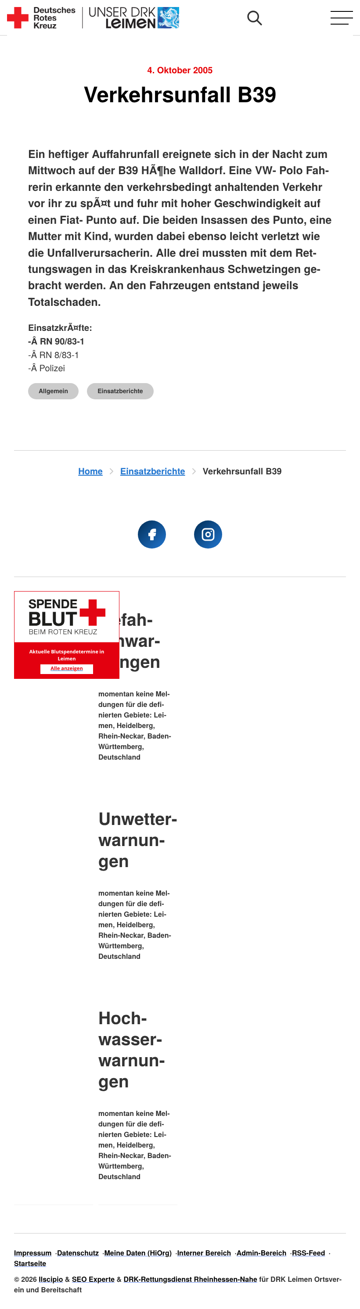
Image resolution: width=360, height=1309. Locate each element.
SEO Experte (93, 1279)
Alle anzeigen (66, 668)
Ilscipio (51, 1279)
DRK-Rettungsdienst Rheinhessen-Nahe (190, 1279)
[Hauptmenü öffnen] (342, 18)
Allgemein (53, 391)
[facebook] (152, 534)
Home (90, 471)
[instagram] (208, 534)
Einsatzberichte (120, 391)
